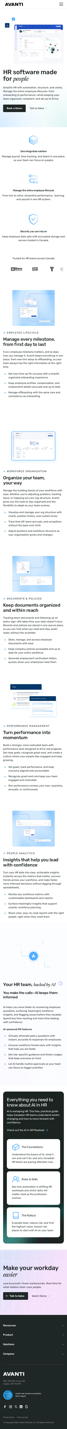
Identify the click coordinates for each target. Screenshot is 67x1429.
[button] (60, 4)
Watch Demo (39, 1295)
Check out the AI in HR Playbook (25, 1130)
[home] (13, 4)
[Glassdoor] (27, 1407)
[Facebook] (5, 1407)
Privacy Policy (8, 1417)
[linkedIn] (21, 1407)
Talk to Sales (37, 108)
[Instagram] (10, 1407)
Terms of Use (22, 1417)
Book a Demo (14, 108)
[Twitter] (15, 1406)
